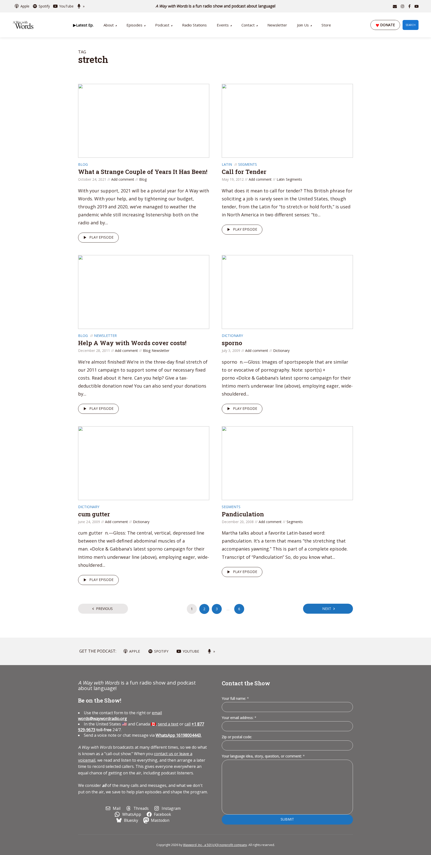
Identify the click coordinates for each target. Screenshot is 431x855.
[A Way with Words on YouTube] (417, 6)
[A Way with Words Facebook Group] (409, 6)
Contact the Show (246, 683)
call (188, 724)
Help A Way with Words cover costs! (132, 343)
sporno (232, 343)
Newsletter (277, 24)
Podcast (162, 24)
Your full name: (235, 699)
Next (326, 608)
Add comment (122, 179)
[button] (83, 25)
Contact (248, 24)
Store (326, 24)
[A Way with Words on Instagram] (402, 6)
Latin (227, 164)
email (120, 715)
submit (287, 819)
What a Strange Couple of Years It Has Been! (142, 172)
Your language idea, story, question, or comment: (263, 756)
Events (223, 24)
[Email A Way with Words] (395, 6)
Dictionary (232, 335)
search (411, 25)
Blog (83, 164)
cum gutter (94, 514)
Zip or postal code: (237, 736)
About (109, 24)
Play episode (101, 237)
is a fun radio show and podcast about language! (216, 6)
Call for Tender (244, 172)
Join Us (303, 24)
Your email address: (239, 717)
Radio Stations (194, 24)
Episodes (134, 24)
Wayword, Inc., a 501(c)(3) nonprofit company (215, 845)
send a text (168, 724)
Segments (247, 164)
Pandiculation (243, 514)
